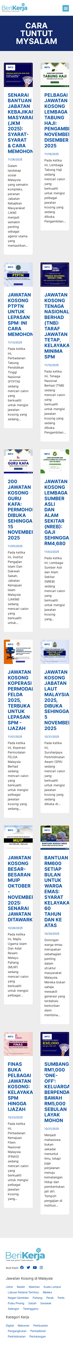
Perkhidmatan (17, 1336)
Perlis (61, 1297)
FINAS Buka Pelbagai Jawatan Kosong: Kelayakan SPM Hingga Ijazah (22, 1086)
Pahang (37, 1297)
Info (10, 67)
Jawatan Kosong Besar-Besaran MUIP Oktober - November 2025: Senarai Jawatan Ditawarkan (24, 889)
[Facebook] (22, 1267)
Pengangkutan (17, 1331)
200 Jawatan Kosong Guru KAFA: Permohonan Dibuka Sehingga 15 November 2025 (25, 510)
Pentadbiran (38, 1331)
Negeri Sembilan (18, 1297)
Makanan (23, 1325)
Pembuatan (40, 1325)
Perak (50, 1297)
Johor (9, 1286)
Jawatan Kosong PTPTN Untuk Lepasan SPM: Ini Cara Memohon (21, 314)
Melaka (47, 1292)
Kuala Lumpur (52, 1286)
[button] (65, 8)
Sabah (32, 1303)
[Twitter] (28, 1267)
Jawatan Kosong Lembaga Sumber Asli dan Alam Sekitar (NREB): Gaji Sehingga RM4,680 (56, 512)
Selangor (13, 1308)
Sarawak (45, 1303)
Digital (10, 1325)
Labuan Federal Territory (23, 1292)
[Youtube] (35, 1267)
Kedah (21, 1286)
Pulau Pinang (16, 1303)
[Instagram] (41, 1267)
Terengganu (30, 1308)
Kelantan (34, 1286)
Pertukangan (37, 1336)
